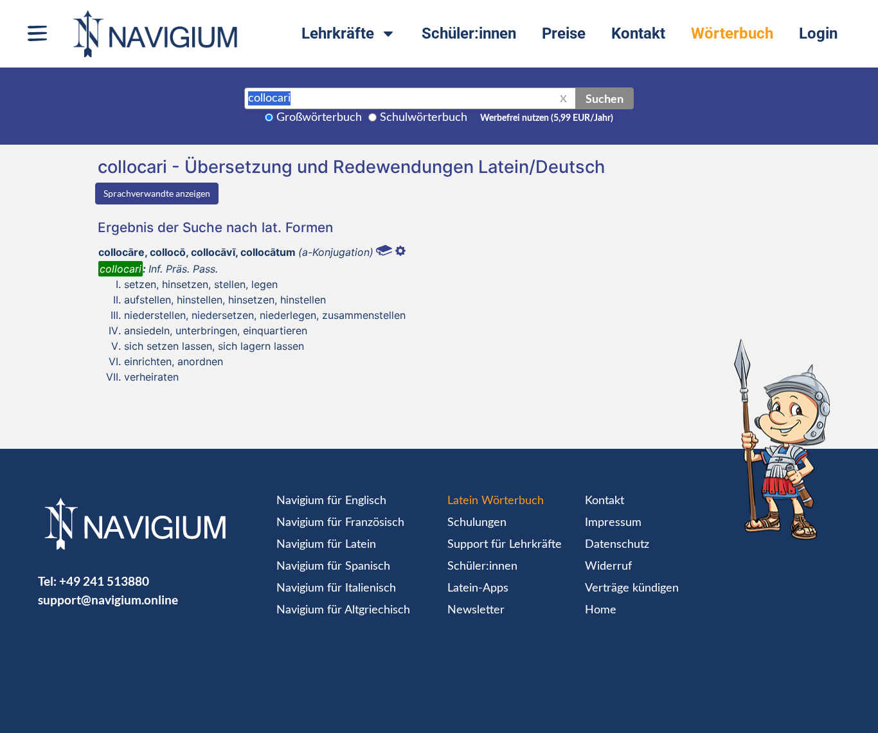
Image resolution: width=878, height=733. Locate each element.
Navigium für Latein (326, 544)
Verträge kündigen (632, 588)
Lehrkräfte (337, 33)
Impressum (613, 523)
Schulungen (476, 523)
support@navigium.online (108, 599)
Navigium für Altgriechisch (343, 610)
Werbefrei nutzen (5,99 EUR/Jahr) (546, 118)
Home (600, 610)
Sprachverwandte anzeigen (156, 193)
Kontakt (638, 33)
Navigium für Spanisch (333, 566)
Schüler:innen (469, 33)
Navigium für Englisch (331, 501)
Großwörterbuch (319, 117)
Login (818, 33)
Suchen (604, 98)
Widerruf (608, 566)
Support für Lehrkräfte (504, 544)
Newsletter (476, 610)
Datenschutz (617, 544)
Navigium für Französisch (340, 523)
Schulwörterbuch (423, 117)
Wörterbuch (732, 33)
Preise (564, 33)
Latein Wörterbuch (495, 501)
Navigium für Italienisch (336, 588)
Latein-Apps (477, 588)
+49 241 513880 (104, 581)
